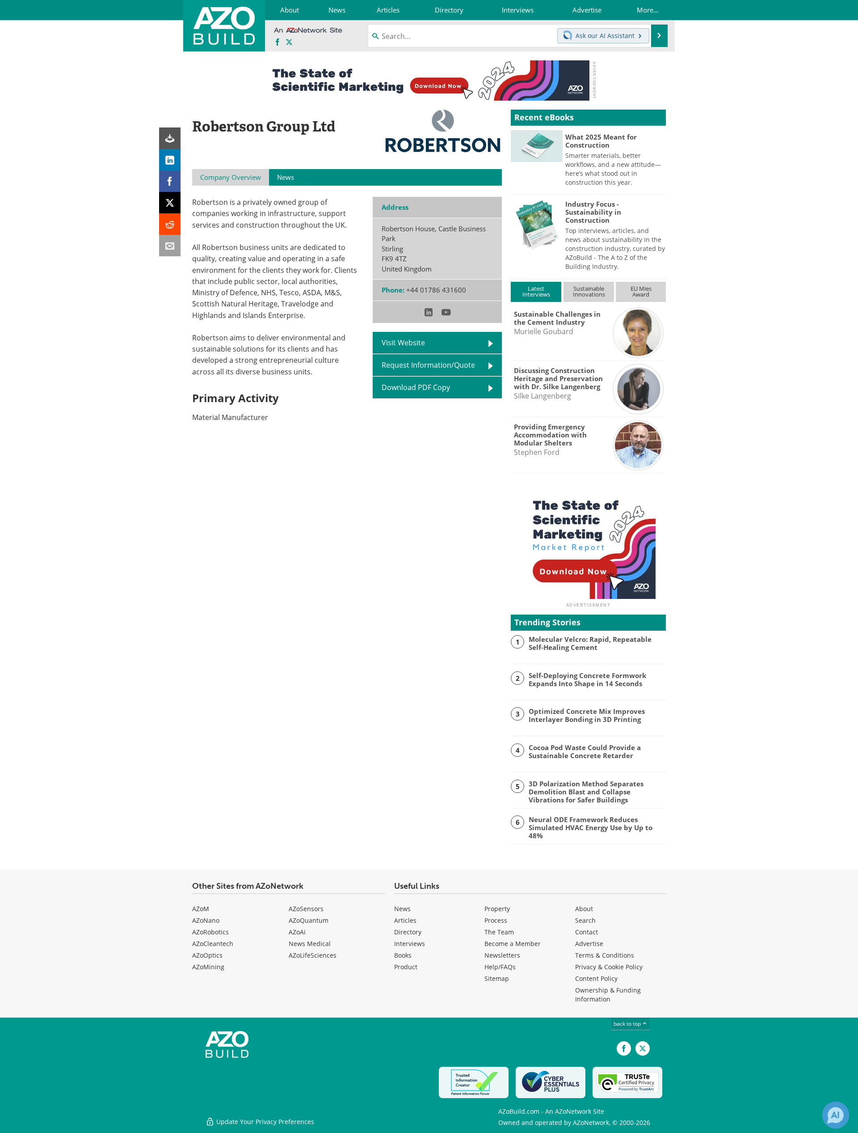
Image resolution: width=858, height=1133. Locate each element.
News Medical (310, 943)
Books (403, 955)
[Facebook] (170, 181)
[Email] (170, 245)
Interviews (409, 943)
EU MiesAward (641, 291)
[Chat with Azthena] (835, 1115)
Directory (407, 932)
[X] (170, 202)
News (402, 908)
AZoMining (208, 967)
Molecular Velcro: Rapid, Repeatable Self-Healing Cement (590, 643)
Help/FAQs (500, 967)
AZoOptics (207, 955)
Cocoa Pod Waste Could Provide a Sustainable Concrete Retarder (585, 751)
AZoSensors (306, 908)
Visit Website (403, 343)
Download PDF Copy (416, 387)
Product (405, 967)
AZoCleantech (212, 943)
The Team (499, 932)
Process (495, 920)
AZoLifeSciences (312, 955)
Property (497, 908)
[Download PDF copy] (170, 138)
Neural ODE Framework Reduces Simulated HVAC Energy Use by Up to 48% (590, 827)
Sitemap (496, 978)
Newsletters (502, 955)
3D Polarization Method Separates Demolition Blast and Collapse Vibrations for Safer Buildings (586, 792)
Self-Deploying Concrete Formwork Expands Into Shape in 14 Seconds (587, 679)
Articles (405, 920)
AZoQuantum (308, 920)
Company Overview (230, 177)
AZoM (200, 908)
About (584, 908)
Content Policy (596, 978)
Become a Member (512, 943)
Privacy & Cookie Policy (609, 967)
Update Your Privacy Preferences (264, 1121)
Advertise (589, 943)
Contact (586, 932)
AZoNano (205, 920)
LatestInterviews (536, 291)
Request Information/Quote (428, 365)
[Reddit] (170, 224)
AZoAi (297, 932)
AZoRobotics (210, 932)
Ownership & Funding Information (608, 994)
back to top (628, 1023)
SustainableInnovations (589, 291)
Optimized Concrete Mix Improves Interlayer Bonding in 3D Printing (587, 715)
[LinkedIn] (170, 159)
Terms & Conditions (604, 955)
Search (585, 920)
